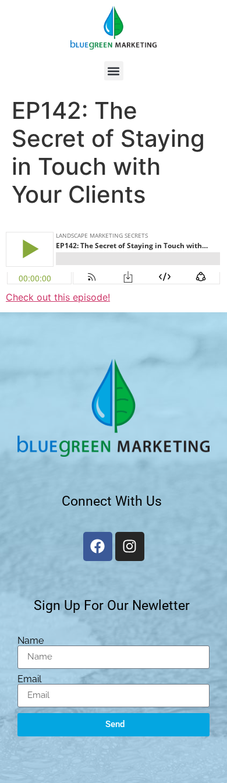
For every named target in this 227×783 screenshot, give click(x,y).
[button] (113, 70)
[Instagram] (129, 546)
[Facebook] (97, 546)
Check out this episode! (58, 297)
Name (30, 641)
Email (29, 679)
